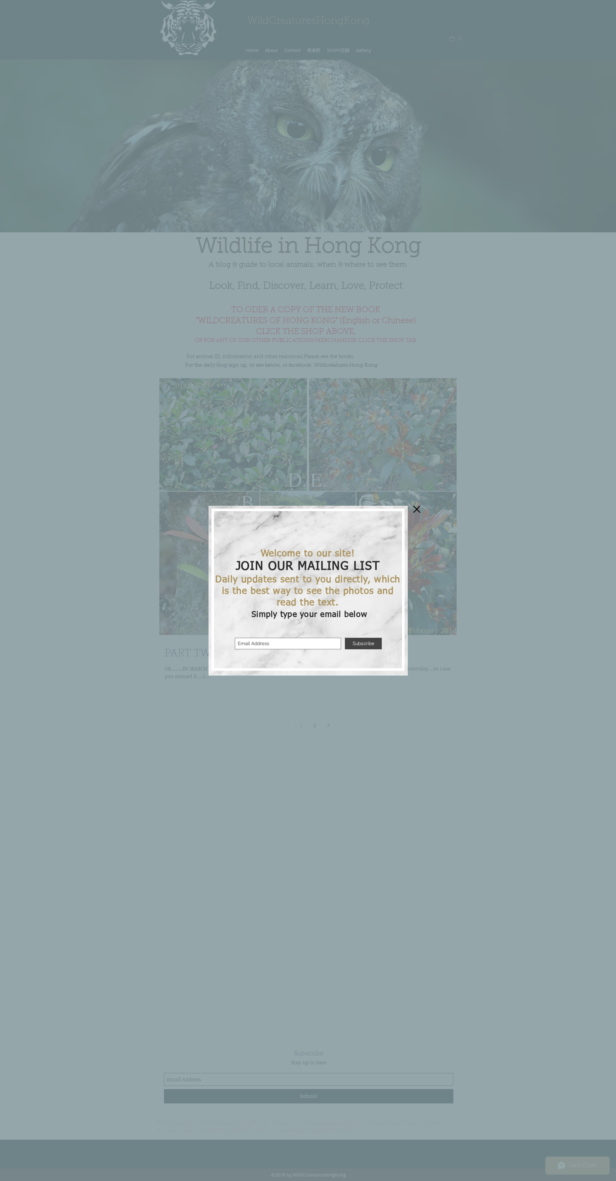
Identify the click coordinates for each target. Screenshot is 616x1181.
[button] (416, 509)
